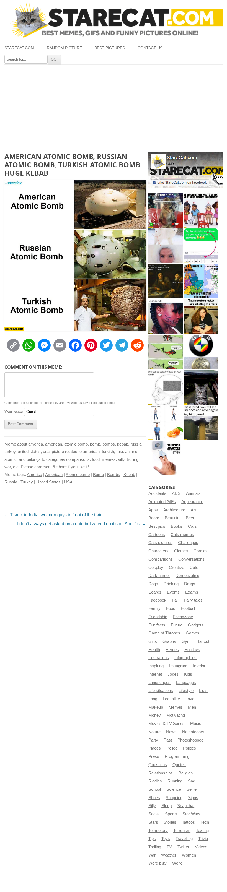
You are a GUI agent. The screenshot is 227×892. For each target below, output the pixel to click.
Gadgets (195, 625)
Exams (191, 592)
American (54, 474)
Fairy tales (193, 600)
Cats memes (182, 534)
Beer (190, 518)
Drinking (171, 584)
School (154, 789)
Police (171, 748)
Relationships (160, 773)
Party (153, 740)
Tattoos (188, 822)
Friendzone (183, 617)
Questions (157, 765)
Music (195, 723)
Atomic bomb (78, 474)
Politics (189, 748)
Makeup (155, 707)
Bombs (113, 474)
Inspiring (156, 666)
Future (176, 625)
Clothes (181, 551)
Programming (177, 756)
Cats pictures (160, 542)
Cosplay (155, 567)
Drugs (189, 584)
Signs (193, 797)
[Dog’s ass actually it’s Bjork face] (165, 245)
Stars (153, 822)
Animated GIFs (162, 502)
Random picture (64, 48)
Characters (158, 551)
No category (193, 732)
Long (152, 699)
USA (68, 482)
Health (154, 649)
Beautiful (172, 518)
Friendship (157, 617)
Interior (199, 666)
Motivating (175, 715)
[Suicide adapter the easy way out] (165, 458)
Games (192, 633)
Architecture (174, 510)
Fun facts (156, 625)
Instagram (178, 666)
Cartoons (156, 534)
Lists (203, 690)
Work (177, 863)
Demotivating (187, 575)
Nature (154, 732)
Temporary (158, 830)
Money (154, 715)
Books (176, 526)
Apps (153, 510)
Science (173, 789)
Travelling (184, 838)
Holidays (192, 649)
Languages (186, 682)
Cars (192, 526)
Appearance (192, 502)
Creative (176, 567)
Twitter (183, 847)
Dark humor (159, 575)
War (152, 855)
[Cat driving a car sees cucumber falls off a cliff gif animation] (201, 387)
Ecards (154, 592)
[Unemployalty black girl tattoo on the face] (165, 316)
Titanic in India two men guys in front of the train (53, 515)
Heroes (172, 649)
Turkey (26, 482)
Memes (175, 707)
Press (153, 756)
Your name (13, 412)
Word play (157, 863)
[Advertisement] (113, 106)
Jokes (173, 674)
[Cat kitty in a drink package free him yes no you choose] (165, 210)
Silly (152, 805)
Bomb (98, 474)
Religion (185, 773)
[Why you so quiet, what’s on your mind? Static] (165, 387)
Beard (153, 518)
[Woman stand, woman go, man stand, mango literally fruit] (165, 422)
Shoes (154, 797)
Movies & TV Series (166, 723)
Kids (188, 674)
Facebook (157, 600)
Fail (175, 600)
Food (170, 608)
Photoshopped (190, 740)
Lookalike (171, 699)
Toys (165, 838)
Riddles (155, 781)
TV (169, 847)
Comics (201, 551)
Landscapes (159, 682)
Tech (204, 822)
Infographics (185, 658)
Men (192, 707)
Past (168, 740)
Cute (194, 567)
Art (193, 510)
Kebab (129, 474)
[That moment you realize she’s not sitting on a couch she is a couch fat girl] (201, 316)
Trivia (203, 838)
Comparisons (160, 559)
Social (153, 814)
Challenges (188, 542)
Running (174, 781)
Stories (170, 822)
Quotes (179, 765)
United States (48, 482)
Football (188, 608)
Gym (186, 641)
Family (154, 608)
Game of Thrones (164, 633)
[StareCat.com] (113, 20)
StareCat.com (19, 48)
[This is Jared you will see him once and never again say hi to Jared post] (201, 422)
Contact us (150, 48)
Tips (152, 838)
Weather (168, 855)
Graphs (169, 641)
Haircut (202, 641)
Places (154, 748)
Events (173, 592)
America (34, 474)
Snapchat (185, 805)
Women (189, 855)
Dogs (153, 584)
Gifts (152, 641)
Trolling (154, 847)
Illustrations (158, 658)
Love (189, 699)
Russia (10, 482)
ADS (176, 493)
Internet (155, 674)
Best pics (156, 526)
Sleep (166, 805)
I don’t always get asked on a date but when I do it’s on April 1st (81, 523)
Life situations (160, 690)
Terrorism (181, 830)
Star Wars (191, 814)
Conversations (191, 559)
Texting (202, 830)
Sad (191, 781)
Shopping (174, 797)
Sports (171, 814)
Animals (193, 493)
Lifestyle (186, 690)
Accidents (157, 493)
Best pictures (109, 48)
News (171, 732)
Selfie (192, 789)
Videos (201, 847)
